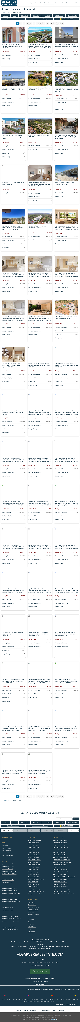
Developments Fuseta (33, 869)
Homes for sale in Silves (60, 854)
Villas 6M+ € (5, 845)
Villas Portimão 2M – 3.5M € (9, 927)
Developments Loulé (33, 886)
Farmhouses (31, 924)
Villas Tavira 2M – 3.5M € (8, 910)
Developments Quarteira (34, 850)
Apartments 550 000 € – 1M (9, 871)
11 (51, 23)
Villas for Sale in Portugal (13, 19)
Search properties (67, 19)
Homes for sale (48, 3)
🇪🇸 (75, 995)
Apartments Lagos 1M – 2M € (9, 888)
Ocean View (31, 912)
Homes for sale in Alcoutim (61, 879)
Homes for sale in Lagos (60, 842)
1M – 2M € (47, 15)
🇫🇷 (28, 995)
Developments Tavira (33, 852)
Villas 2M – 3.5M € (6, 850)
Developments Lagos (33, 842)
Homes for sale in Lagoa (60, 850)
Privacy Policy (59, 1004)
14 (59, 23)
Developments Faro (33, 845)
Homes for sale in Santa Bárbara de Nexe (64, 894)
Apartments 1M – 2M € (7, 868)
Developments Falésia (33, 876)
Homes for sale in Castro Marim (62, 859)
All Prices (5, 15)
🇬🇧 (5, 995)
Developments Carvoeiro (34, 859)
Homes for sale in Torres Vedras (62, 889)
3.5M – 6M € (24, 15)
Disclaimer (68, 1004)
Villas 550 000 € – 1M (7, 855)
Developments (59, 3)
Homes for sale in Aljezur (60, 874)
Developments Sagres (33, 872)
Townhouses (31, 919)
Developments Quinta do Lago (36, 891)
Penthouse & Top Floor (33, 914)
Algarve (68, 3)
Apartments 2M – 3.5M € (8, 866)
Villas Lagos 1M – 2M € (7, 882)
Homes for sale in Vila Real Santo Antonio (64, 876)
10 (47, 23)
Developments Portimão (34, 857)
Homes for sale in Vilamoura (61, 847)
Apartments (5, 861)
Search (76, 819)
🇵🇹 (52, 995)
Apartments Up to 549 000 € (9, 873)
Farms (29, 929)
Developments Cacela (33, 874)
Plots (29, 921)
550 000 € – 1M (59, 15)
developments (32, 837)
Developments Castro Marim (35, 894)
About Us (75, 3)
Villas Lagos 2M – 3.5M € (8, 879)
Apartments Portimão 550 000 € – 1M (11, 918)
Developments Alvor (33, 881)
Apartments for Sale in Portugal (40, 19)
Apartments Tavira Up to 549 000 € (11, 901)
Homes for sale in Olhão (60, 867)
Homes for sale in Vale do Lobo (62, 891)
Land (29, 917)
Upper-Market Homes (33, 907)
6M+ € (14, 15)
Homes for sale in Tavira (60, 840)
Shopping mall (31, 931)
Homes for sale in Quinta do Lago (62, 862)
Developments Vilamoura (34, 840)
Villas (4, 842)
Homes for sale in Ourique (61, 886)
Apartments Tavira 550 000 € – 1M (10, 899)
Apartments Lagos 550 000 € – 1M (10, 890)
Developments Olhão (33, 847)
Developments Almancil (34, 864)
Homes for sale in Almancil (61, 872)
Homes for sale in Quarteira (61, 869)
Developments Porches (34, 889)
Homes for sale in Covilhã (60, 881)
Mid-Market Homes (33, 909)
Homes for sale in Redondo (61, 884)
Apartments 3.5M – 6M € (8, 864)
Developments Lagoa (33, 867)
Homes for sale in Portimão (61, 845)
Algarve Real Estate (35, 3)
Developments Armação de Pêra (36, 879)
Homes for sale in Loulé (60, 864)
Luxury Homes (31, 902)
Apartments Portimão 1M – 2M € (10, 916)
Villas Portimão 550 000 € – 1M (10, 929)
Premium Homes (32, 904)
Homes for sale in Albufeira (61, 857)
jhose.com (53, 1019)
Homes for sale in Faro (60, 852)
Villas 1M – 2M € (6, 853)
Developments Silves (33, 884)
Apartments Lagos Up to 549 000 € (11, 893)
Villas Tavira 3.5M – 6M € (8, 907)
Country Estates (32, 926)
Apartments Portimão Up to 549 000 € (11, 921)
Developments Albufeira (34, 854)
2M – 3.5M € (36, 15)
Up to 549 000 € (72, 15)
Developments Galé (33, 862)
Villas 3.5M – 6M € (6, 848)
